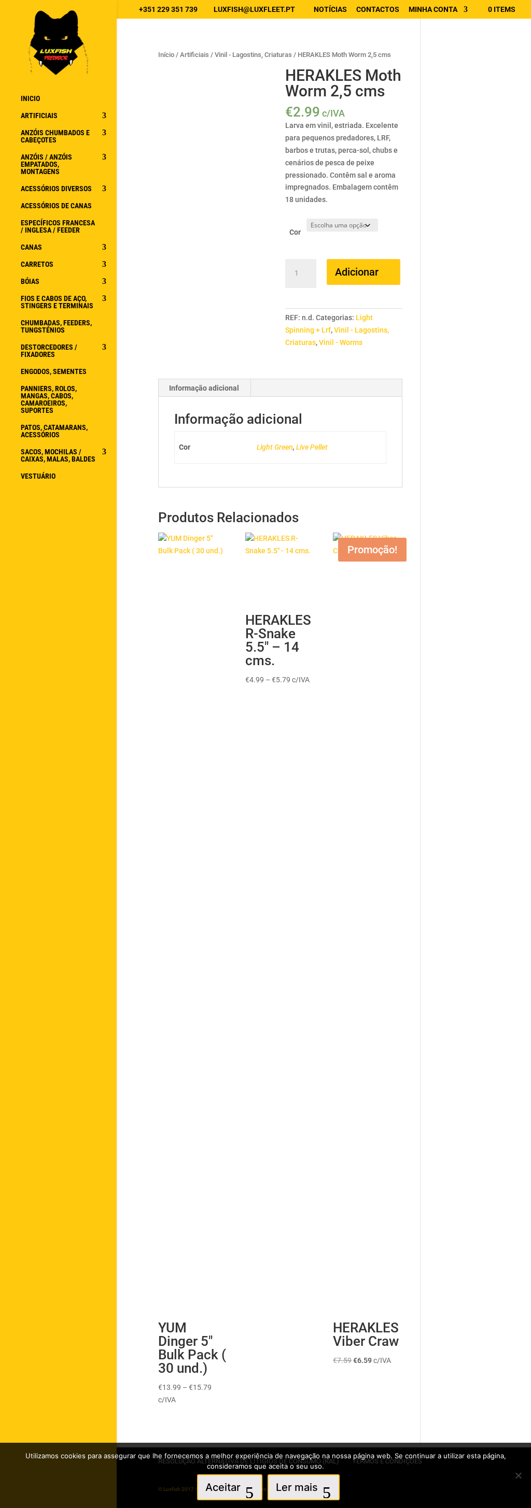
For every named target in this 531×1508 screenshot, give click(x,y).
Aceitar (223, 1487)
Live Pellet (312, 447)
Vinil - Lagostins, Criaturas (253, 55)
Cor (295, 232)
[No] (518, 1475)
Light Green (275, 447)
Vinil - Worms (340, 342)
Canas (31, 247)
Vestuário (38, 476)
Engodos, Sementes (54, 372)
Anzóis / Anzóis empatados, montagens (46, 164)
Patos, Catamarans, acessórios (54, 431)
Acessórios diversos (56, 189)
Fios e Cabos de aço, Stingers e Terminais (57, 302)
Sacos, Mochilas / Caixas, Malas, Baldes (58, 455)
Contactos (377, 9)
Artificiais (39, 116)
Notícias (330, 9)
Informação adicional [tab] (204, 388)
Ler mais (297, 1487)
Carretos (37, 264)
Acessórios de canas (56, 206)
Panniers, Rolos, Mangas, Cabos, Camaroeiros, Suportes (49, 399)
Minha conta (433, 9)
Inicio (30, 99)
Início (166, 55)
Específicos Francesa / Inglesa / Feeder (58, 226)
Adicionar (357, 272)
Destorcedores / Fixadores (49, 350)
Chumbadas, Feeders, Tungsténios (56, 326)
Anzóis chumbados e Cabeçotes (55, 136)
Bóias (30, 281)
